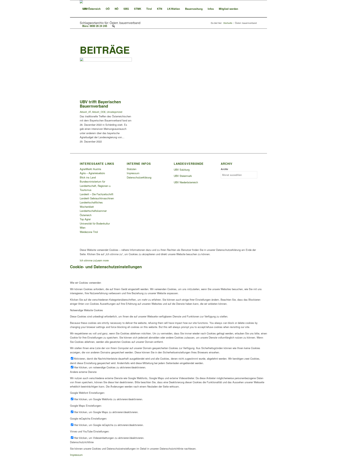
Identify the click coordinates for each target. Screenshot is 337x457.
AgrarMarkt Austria (90, 169)
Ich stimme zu (88, 260)
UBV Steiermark (183, 176)
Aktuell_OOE (99, 111)
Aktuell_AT (85, 111)
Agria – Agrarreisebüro (92, 173)
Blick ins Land (88, 177)
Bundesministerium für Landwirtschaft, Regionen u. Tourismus (95, 186)
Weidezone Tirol (89, 232)
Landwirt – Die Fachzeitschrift (96, 194)
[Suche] (113, 26)
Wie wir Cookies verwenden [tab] (85, 282)
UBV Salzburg (182, 169)
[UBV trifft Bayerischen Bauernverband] (106, 60)
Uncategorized (114, 111)
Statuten (131, 169)
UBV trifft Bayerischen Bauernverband (100, 104)
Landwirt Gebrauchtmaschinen (97, 198)
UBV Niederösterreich (186, 182)
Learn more (102, 260)
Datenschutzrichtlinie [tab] (82, 442)
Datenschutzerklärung (139, 177)
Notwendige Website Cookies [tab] (86, 310)
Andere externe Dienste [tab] (83, 372)
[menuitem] (91, 8)
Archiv (224, 169)
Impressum (133, 173)
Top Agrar (85, 219)
